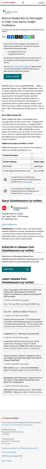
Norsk (4, 461)
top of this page (26, 182)
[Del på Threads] (21, 37)
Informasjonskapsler (9, 452)
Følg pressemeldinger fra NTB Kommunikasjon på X (20, 448)
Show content (12, 77)
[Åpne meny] (23, 2)
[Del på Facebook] (8, 37)
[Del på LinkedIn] (13, 37)
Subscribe (8, 269)
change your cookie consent (19, 66)
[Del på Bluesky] (25, 37)
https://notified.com (9, 224)
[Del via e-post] (33, 37)
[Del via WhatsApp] (29, 37)
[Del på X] (17, 37)
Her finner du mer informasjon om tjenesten (17, 425)
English (9, 461)
